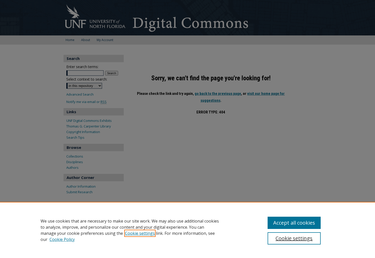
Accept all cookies (294, 222)
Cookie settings (140, 233)
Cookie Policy (62, 239)
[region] (187, 230)
